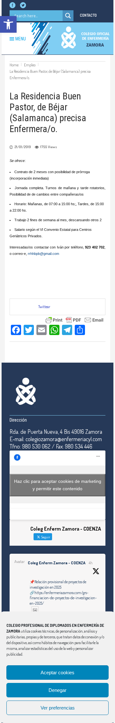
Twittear (44, 306)
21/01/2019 (22, 147)
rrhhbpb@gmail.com (43, 254)
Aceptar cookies (57, 672)
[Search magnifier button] (68, 15)
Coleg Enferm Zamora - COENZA (56, 562)
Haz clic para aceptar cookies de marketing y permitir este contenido (57, 485)
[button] (8, 24)
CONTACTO (88, 15)
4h (91, 562)
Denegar (57, 690)
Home (14, 65)
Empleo (29, 65)
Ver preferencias (58, 707)
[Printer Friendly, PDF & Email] (74, 319)
